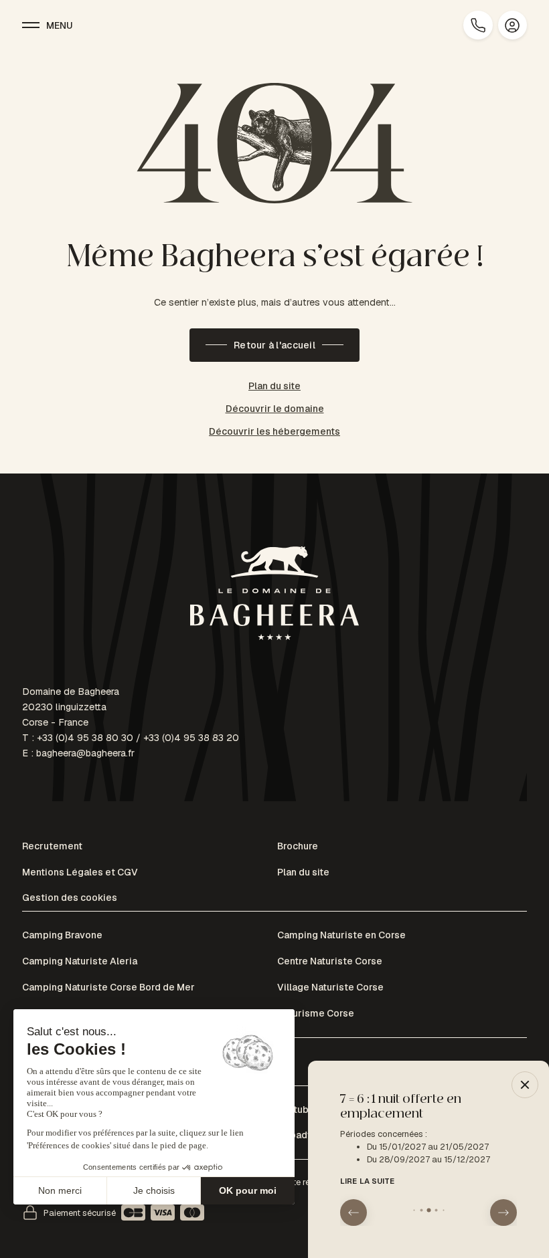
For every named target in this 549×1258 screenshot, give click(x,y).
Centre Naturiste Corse (329, 961)
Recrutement (52, 846)
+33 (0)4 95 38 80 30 (85, 738)
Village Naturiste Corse (330, 987)
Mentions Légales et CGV (80, 872)
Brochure (297, 846)
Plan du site (274, 386)
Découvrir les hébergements (274, 431)
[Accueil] (274, 595)
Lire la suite (367, 1181)
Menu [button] (60, 25)
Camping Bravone (62, 935)
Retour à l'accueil (274, 345)
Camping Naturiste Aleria (79, 961)
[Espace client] (512, 25)
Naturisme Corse (315, 1013)
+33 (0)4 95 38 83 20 (191, 738)
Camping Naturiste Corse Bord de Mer (108, 987)
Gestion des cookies (69, 898)
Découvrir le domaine (275, 409)
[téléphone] (477, 25)
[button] (353, 1212)
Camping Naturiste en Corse (341, 935)
